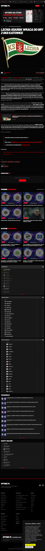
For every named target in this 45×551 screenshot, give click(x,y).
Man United (33, 500)
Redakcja (17, 517)
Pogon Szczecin (8, 307)
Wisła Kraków (8, 311)
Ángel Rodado (10, 376)
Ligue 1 (2, 507)
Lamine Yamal (3, 528)
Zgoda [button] (27, 544)
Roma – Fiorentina (19, 505)
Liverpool (32, 498)
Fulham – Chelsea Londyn (20, 509)
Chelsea (32, 505)
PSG (31, 507)
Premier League (3, 500)
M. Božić (9, 361)
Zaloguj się (22, 180)
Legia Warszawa (9, 301)
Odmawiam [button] (32, 544)
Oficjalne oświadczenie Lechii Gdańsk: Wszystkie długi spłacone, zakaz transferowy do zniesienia (23, 152)
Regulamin (17, 521)
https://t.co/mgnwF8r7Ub (22, 142)
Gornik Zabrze (8, 303)
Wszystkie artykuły (40, 189)
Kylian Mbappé (3, 521)
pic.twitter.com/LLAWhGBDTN (34, 142)
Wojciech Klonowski (7, 72)
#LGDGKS (13, 142)
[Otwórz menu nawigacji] (43, 6)
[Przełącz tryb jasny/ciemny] (41, 6)
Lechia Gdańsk (10, 161)
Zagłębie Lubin (8, 309)
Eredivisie (2, 505)
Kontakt (17, 519)
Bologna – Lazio (18, 500)
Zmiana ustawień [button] (29, 547)
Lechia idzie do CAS (7, 154)
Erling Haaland (3, 519)
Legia (32, 509)
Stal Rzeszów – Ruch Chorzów (21, 502)
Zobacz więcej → (22, 294)
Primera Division (3, 502)
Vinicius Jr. (3, 523)
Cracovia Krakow (9, 317)
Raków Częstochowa (9, 336)
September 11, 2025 (25, 145)
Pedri (2, 526)
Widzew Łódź (8, 315)
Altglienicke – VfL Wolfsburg (21, 498)
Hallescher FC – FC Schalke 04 (21, 507)
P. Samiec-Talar (10, 366)
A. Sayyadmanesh (10, 351)
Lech (32, 511)
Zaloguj (37, 5)
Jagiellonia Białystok (10, 313)
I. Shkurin (9, 386)
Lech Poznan (8, 305)
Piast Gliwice (8, 332)
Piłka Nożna (17, 161)
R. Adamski (9, 356)
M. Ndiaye (9, 381)
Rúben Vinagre (10, 371)
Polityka (17, 523)
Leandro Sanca (10, 391)
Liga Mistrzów (3, 495)
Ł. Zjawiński (10, 346)
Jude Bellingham (4, 524)
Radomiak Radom (8, 334)
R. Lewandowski (3, 530)
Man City (32, 502)
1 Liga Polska (3, 509)
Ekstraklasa (4, 161)
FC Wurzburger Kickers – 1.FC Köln (22, 495)
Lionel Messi (3, 517)
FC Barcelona (33, 495)
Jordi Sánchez (10, 344)
